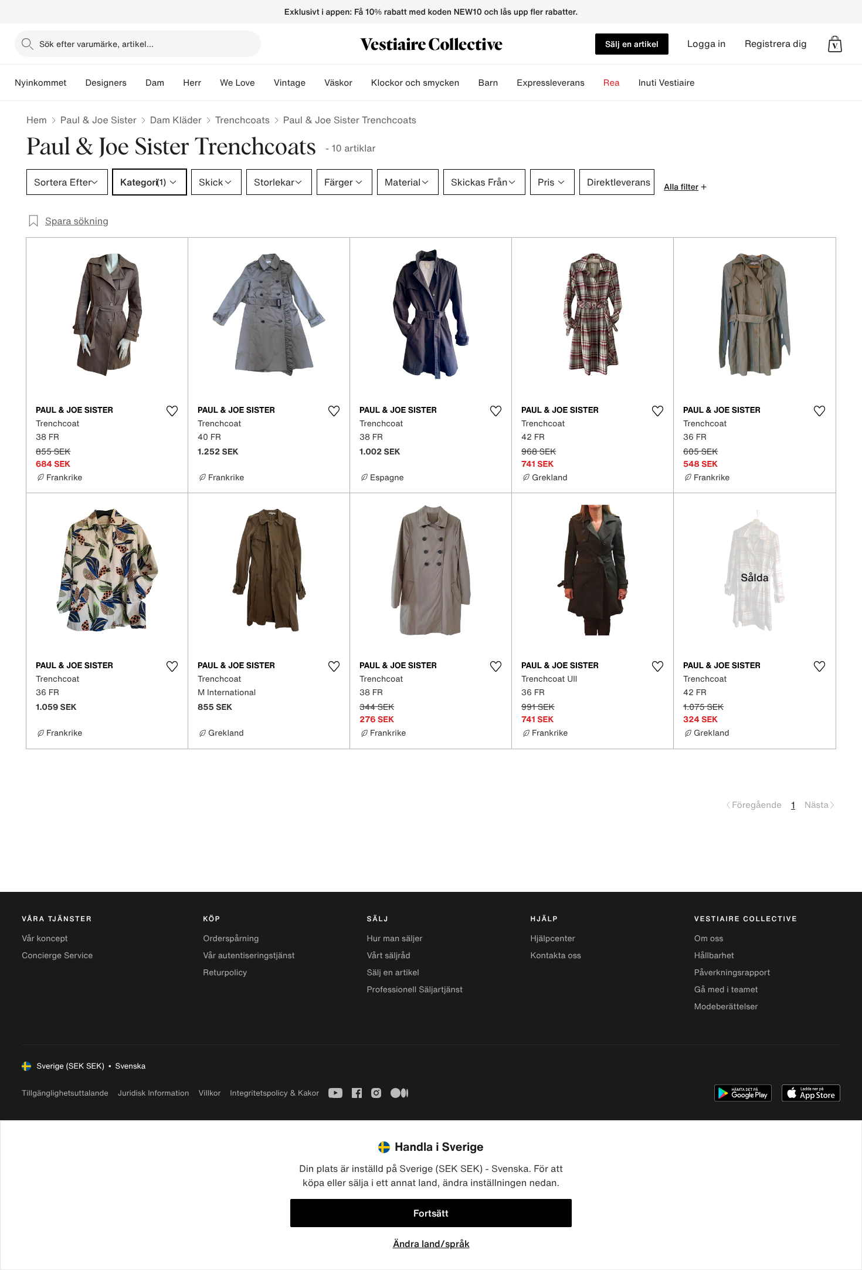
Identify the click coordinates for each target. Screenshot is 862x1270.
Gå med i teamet (726, 989)
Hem (36, 120)
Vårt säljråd (388, 955)
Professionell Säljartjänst (414, 989)
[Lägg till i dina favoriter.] (172, 411)
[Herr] (210, 82)
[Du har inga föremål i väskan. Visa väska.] (835, 44)
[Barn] (507, 82)
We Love (237, 82)
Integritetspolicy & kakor (274, 1093)
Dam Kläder (176, 120)
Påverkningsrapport (732, 972)
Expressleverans (550, 82)
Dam (154, 82)
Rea (611, 82)
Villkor (209, 1093)
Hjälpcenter (553, 938)
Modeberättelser (726, 1006)
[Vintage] (315, 82)
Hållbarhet (714, 955)
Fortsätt (431, 1213)
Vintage (290, 82)
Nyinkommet (40, 82)
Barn (488, 82)
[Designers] (136, 82)
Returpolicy (225, 972)
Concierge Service (57, 955)
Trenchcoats (242, 120)
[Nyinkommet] (75, 82)
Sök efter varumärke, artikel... (96, 44)
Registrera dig (776, 44)
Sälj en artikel (632, 44)
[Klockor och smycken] (468, 82)
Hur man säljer (394, 938)
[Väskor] (361, 82)
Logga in (706, 44)
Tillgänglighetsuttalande (65, 1093)
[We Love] (264, 82)
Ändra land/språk (431, 1244)
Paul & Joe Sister (98, 120)
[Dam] (173, 82)
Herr (192, 82)
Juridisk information (153, 1093)
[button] (835, 44)
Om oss (709, 938)
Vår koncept (45, 938)
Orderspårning (231, 938)
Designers (106, 82)
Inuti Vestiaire (667, 82)
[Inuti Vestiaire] (704, 82)
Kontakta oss (556, 955)
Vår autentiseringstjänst (248, 955)
